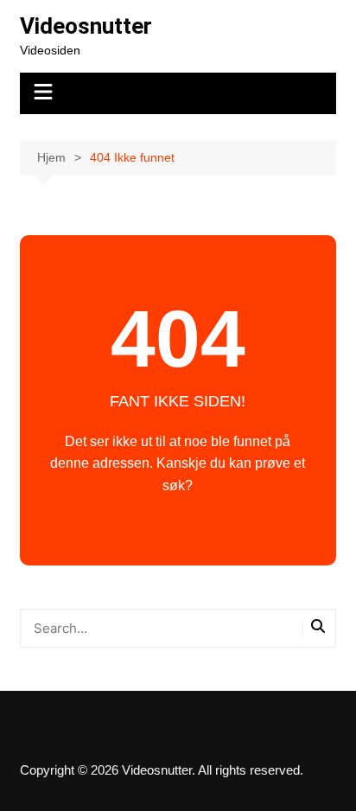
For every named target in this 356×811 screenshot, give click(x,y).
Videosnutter (86, 26)
